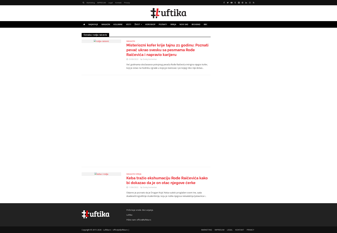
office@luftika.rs (144, 219)
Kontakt (118, 2)
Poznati (163, 24)
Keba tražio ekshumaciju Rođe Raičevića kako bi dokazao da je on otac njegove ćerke (167, 180)
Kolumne (118, 24)
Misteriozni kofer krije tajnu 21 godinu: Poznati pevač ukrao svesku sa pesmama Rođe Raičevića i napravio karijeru (167, 50)
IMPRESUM (101, 2)
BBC (205, 24)
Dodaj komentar (150, 59)
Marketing (91, 2)
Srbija (173, 24)
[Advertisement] (146, 121)
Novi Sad (184, 24)
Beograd (196, 24)
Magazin (105, 24)
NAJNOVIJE (93, 24)
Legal (110, 2)
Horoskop (150, 24)
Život (137, 24)
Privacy (127, 2)
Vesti (128, 24)
